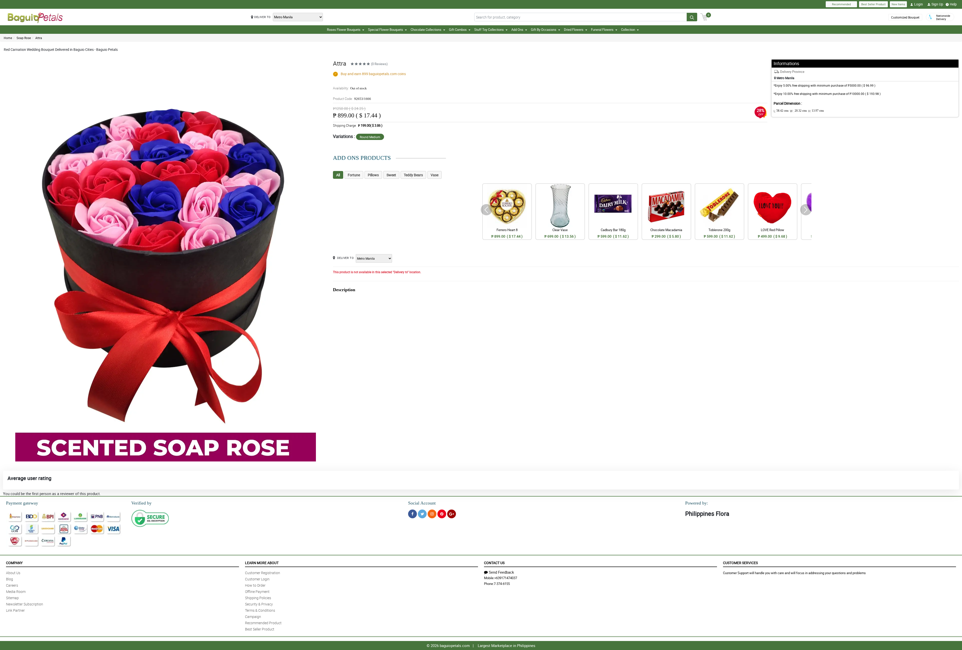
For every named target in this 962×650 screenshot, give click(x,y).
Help (953, 4)
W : (798, 111)
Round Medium (370, 137)
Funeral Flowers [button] (602, 29)
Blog (9, 579)
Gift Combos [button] (458, 29)
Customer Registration (262, 572)
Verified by (141, 503)
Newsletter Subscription (24, 604)
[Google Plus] (451, 514)
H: (816, 111)
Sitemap (12, 597)
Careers (12, 585)
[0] (704, 16)
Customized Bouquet (905, 17)
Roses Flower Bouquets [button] (343, 29)
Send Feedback (501, 572)
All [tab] (338, 175)
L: (781, 111)
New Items (898, 4)
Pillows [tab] (373, 175)
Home (8, 38)
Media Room (16, 591)
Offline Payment (257, 591)
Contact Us (494, 562)
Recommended (841, 4)
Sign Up (937, 4)
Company (14, 562)
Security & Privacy (259, 604)
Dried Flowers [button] (573, 29)
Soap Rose (24, 38)
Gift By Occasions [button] (543, 29)
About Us (13, 572)
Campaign (253, 616)
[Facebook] (412, 514)
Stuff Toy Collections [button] (489, 29)
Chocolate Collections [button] (426, 29)
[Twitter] (422, 514)
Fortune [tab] (354, 175)
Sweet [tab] (391, 175)
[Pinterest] (441, 514)
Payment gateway (22, 503)
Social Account (422, 503)
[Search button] (692, 17)
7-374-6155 (502, 583)
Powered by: (696, 503)
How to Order (255, 585)
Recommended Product (263, 622)
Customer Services (740, 562)
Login (918, 4)
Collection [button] (628, 29)
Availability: (350, 88)
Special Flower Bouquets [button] (385, 29)
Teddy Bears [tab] (413, 175)
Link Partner (15, 610)
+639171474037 (505, 578)
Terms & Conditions (260, 610)
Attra (38, 38)
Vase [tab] (434, 175)
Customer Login (257, 579)
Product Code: (352, 98)
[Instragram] (432, 514)
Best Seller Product (873, 4)
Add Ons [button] (517, 29)
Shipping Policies (258, 597)
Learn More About (262, 562)
